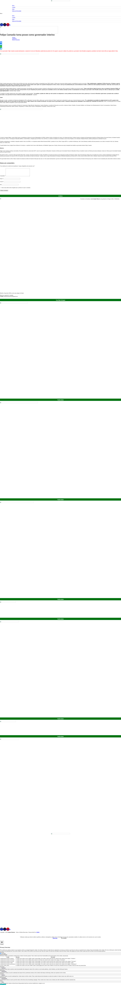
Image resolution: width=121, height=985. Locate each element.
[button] (60, 13)
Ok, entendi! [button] (63, 938)
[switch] (0, 971)
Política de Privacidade (16, 10)
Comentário (2, 175)
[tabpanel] (60, 960)
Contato (13, 7)
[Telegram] (60, 48)
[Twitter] (60, 44)
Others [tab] (1, 980)
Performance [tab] (2, 970)
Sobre (13, 9)
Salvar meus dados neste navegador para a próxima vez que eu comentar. (16, 187)
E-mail (1, 181)
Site (1, 184)
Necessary (4, 953)
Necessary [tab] (2, 952)
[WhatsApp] (60, 46)
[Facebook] (60, 42)
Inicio (13, 5)
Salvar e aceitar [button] (3, 984)
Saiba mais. (55, 938)
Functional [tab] (2, 966)
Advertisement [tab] (3, 977)
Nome (1, 178)
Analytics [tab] (2, 973)
